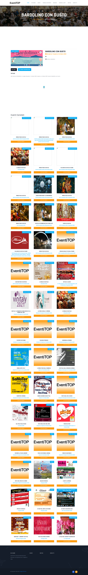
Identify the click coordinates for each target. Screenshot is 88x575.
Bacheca (55, 2)
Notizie (69, 2)
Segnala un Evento (47, 2)
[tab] (13, 69)
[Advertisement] (44, 36)
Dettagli (14, 69)
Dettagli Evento (21, 141)
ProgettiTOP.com (23, 571)
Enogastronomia (40, 19)
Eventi (39, 2)
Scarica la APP (62, 2)
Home (28, 2)
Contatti (75, 2)
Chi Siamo (33, 2)
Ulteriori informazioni (24, 69)
